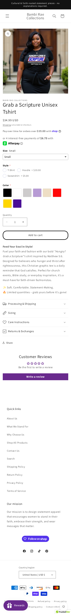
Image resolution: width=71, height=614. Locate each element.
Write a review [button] (35, 376)
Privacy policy (60, 601)
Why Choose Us (15, 434)
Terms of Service (16, 490)
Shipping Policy (16, 466)
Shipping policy (35, 606)
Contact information (55, 606)
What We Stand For (17, 426)
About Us (12, 418)
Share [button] (9, 342)
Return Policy (14, 474)
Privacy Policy (15, 482)
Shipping (7, 125)
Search (11, 458)
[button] (7, 16)
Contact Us (13, 450)
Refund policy (44, 601)
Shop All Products (17, 442)
